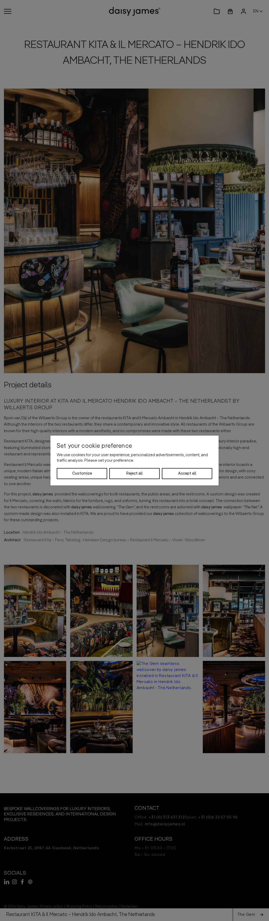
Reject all (134, 473)
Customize (82, 473)
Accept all (187, 473)
